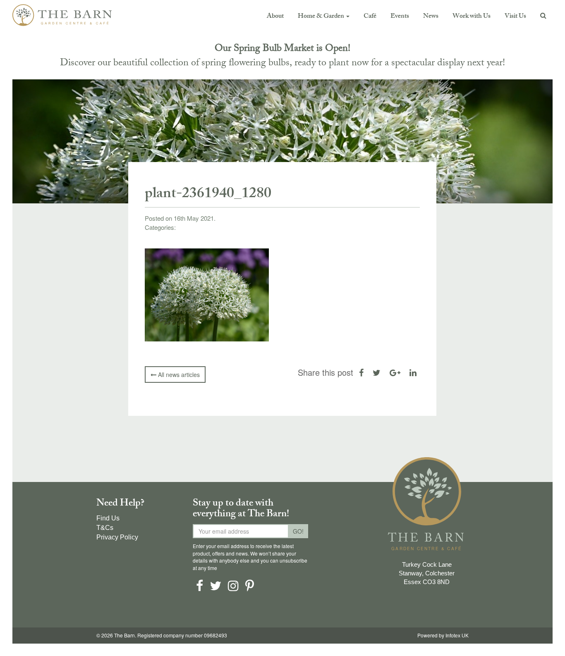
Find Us (108, 518)
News (430, 17)
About (275, 17)
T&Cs (104, 527)
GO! (298, 531)
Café (370, 17)
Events (399, 17)
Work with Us (471, 17)
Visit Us (515, 17)
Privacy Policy (117, 537)
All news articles (178, 374)
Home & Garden (321, 17)
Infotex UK (457, 636)
